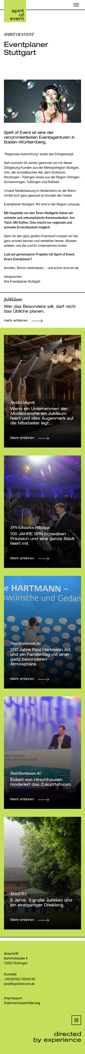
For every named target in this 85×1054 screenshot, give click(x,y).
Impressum (13, 998)
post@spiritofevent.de (19, 984)
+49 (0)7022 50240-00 (19, 979)
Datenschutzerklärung (22, 1003)
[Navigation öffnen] (76, 5)
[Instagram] (76, 1020)
